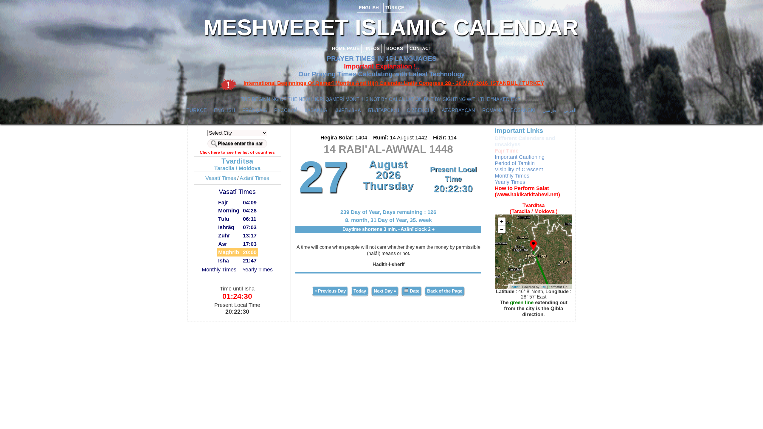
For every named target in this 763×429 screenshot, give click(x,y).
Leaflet (514, 286)
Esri (543, 286)
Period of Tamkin (515, 163)
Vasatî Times (220, 178)
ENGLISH (369, 7)
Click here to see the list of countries (237, 152)
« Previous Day (330, 290)
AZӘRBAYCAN (458, 110)
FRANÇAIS (254, 110)
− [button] (501, 229)
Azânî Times (254, 178)
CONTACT (420, 48)
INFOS (373, 48)
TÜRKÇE (394, 7)
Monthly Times (219, 270)
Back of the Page (444, 290)
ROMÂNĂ (492, 110)
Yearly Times (257, 270)
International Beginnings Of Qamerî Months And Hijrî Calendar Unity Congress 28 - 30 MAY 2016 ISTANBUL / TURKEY (394, 83)
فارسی (549, 110)
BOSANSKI (523, 110)
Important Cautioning (520, 157)
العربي (570, 110)
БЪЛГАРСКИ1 (384, 110)
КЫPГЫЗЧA (347, 110)
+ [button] (501, 221)
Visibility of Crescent (519, 169)
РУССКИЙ (285, 110)
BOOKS (394, 48)
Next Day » (385, 290)
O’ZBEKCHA (421, 110)
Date (414, 290)
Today (359, 290)
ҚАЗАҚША (316, 110)
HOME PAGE (345, 48)
